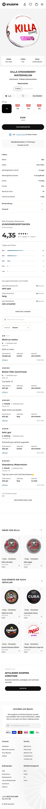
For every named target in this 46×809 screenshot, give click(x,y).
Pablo (25, 774)
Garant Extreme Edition (10, 647)
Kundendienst (28, 756)
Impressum (5, 784)
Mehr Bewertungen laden (23, 500)
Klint (25, 771)
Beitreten (23, 688)
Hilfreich (5, 360)
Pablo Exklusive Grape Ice (33, 647)
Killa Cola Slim (7, 562)
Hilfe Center (27, 749)
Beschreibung (7, 203)
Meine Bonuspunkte (8, 749)
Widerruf (4, 787)
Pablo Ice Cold (7, 613)
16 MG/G (18, 89)
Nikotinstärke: (23, 83)
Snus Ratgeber (37, 96)
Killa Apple (28, 562)
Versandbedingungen (9, 780)
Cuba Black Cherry (31, 613)
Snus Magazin (6, 753)
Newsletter (5, 746)
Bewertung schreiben (23, 311)
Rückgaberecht (6, 777)
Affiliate (4, 756)
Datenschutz (6, 774)
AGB (3, 771)
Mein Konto (27, 746)
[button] (8, 96)
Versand (5, 209)
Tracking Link (28, 759)
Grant (25, 780)
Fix (25, 777)
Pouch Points (20, 134)
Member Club (28, 753)
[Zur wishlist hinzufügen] (23, 95)
